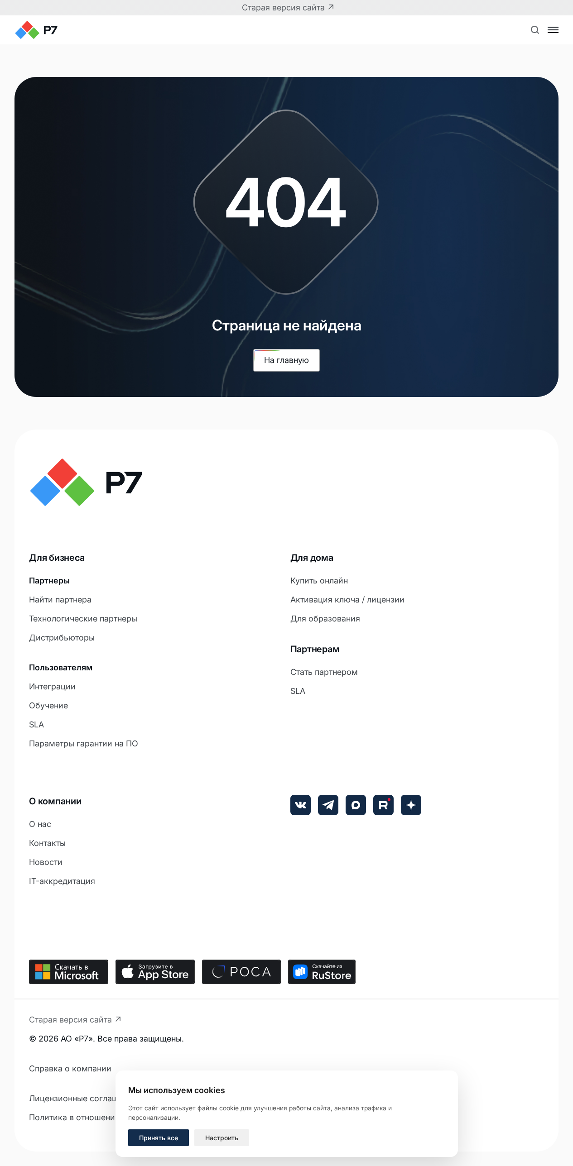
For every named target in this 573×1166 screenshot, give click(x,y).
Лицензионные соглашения (83, 1098)
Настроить (221, 1138)
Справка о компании (70, 1068)
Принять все (158, 1138)
